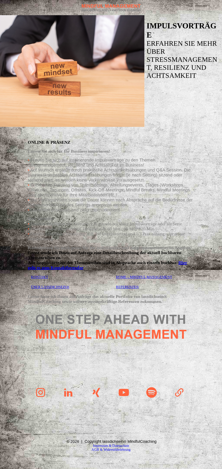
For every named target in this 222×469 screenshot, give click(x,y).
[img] (111, 7)
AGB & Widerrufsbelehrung (111, 449)
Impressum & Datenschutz (111, 446)
